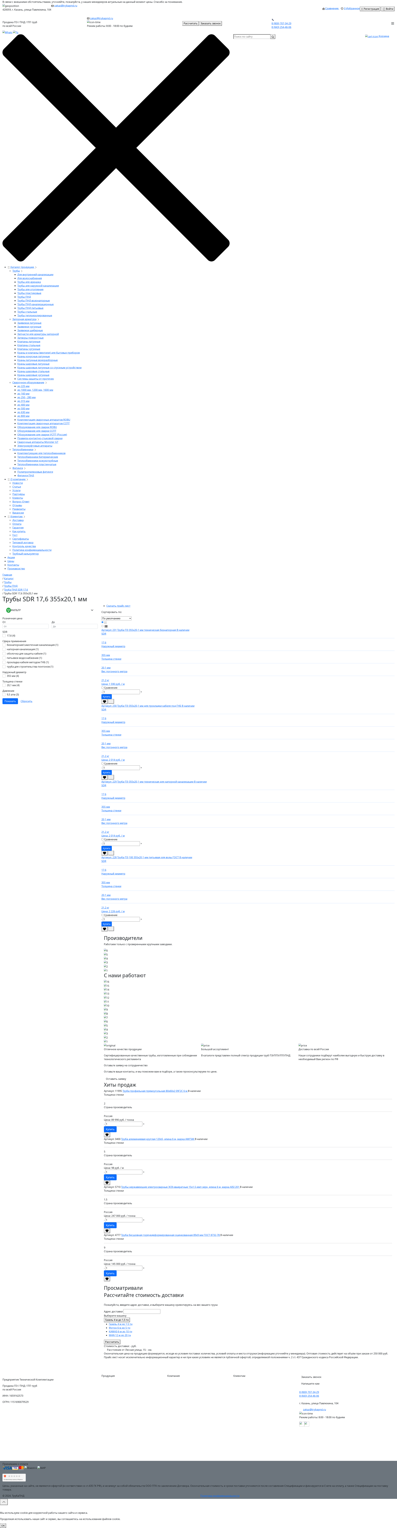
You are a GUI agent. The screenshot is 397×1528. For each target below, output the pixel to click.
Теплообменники (22, 449)
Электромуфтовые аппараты (34, 445)
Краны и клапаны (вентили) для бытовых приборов (48, 352)
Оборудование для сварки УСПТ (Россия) (42, 434)
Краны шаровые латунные (33, 364)
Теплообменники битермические (37, 457)
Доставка (18, 520)
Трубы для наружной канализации (38, 285)
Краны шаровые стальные (33, 371)
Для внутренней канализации (35, 274)
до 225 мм (23, 386)
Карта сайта (177, 1457)
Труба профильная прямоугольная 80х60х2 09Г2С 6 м (155, 1091)
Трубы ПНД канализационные (35, 304)
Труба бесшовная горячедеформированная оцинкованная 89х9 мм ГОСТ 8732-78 (170, 1235)
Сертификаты (20, 539)
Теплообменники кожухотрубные (37, 460)
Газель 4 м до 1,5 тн (117, 1320)
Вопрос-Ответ (20, 501)
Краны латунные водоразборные (37, 360)
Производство (16, 568)
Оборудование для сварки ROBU (37, 427)
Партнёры (18, 494)
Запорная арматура (24, 319)
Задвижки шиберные (30, 330)
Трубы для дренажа (29, 282)
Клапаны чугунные (28, 349)
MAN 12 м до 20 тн (120, 1335)
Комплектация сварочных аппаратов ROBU (43, 419)
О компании (18, 479)
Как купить (19, 531)
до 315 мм (23, 401)
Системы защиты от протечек (35, 378)
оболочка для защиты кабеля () (26, 653)
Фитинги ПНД (25, 475)
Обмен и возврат (246, 1420)
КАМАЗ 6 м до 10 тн (120, 1331)
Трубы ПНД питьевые (30, 308)
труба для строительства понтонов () (30, 666)
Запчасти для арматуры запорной (38, 334)
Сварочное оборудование (28, 382)
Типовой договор (22, 542)
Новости (17, 483)
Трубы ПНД (24, 297)
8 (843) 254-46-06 (281, 27)
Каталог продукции (22, 267)
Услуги (16, 490)
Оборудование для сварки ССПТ (36, 431)
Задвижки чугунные (29, 326)
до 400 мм (23, 405)
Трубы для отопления (30, 289)
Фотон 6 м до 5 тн (119, 1327)
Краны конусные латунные (33, 356)
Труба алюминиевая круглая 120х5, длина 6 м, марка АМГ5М (158, 1139)
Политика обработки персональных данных (263, 1451)
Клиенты (17, 498)
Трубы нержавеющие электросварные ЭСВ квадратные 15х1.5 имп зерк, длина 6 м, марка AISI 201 (180, 1187)
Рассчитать (112, 1342)
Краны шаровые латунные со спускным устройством (49, 367)
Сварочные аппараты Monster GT (37, 442)
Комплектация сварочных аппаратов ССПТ (43, 423)
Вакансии (18, 512)
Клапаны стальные (28, 345)
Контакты (13, 565)
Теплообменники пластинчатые (36, 464)
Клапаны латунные (28, 341)
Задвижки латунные (29, 323)
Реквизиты (18, 509)
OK (3, 1525)
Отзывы (17, 505)
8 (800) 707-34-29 (281, 23)
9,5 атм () (13, 694)
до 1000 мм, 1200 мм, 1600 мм (35, 390)
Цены (10, 561)
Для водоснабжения (29, 278)
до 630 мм (23, 412)
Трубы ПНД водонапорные (33, 300)
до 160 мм (23, 393)
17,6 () (11, 635)
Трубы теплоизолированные (34, 315)
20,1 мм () (13, 685)
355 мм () (13, 676)
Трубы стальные (27, 311)
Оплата (16, 524)
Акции (11, 557)
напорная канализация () (23, 649)
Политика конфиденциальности (31, 550)
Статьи (16, 486)
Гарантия (18, 527)
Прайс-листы (177, 1426)
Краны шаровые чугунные (33, 375)
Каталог (174, 1383)
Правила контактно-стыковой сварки (39, 438)
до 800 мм (23, 416)
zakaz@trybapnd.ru (65, 5)
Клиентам (16, 516)
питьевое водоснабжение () (24, 658)
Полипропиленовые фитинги (35, 472)
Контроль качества (24, 546)
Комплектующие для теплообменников (41, 453)
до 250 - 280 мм (26, 397)
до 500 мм (23, 408)
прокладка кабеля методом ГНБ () (28, 662)
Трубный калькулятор (25, 553)
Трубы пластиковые (29, 293)
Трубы (16, 271)
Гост (15, 535)
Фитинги (17, 468)
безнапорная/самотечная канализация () (32, 645)
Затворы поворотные (30, 338)
